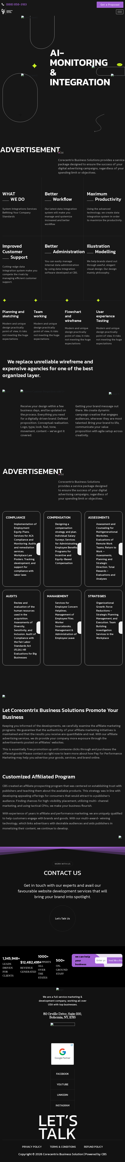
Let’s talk (58, 1127)
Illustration (101, 248)
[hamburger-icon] (119, 11)
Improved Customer (15, 251)
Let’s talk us (62, 918)
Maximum (104, 196)
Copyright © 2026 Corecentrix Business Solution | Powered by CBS (62, 1154)
